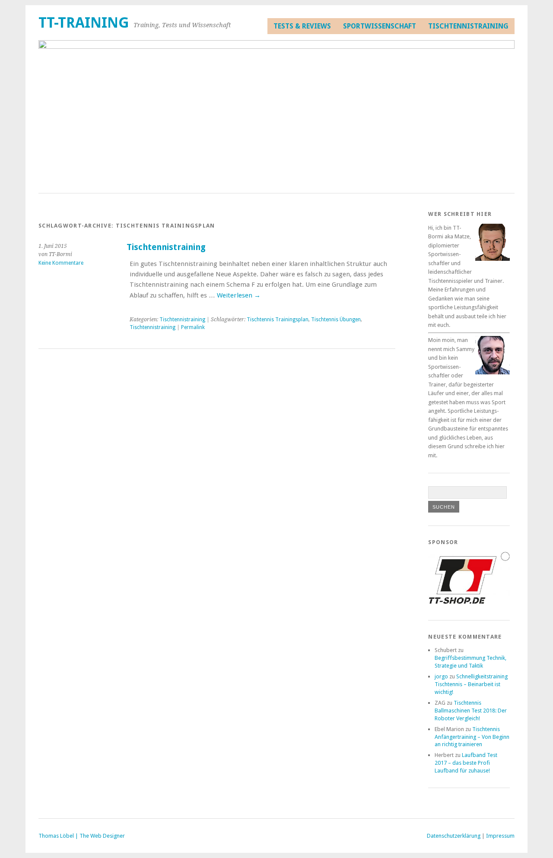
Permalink (193, 327)
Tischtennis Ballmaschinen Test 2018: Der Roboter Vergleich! (471, 711)
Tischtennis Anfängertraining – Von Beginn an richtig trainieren (472, 737)
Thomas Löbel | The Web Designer (81, 836)
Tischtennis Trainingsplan (277, 320)
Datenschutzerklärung (453, 836)
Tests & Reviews (302, 26)
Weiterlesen (239, 295)
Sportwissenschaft (379, 26)
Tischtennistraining (468, 26)
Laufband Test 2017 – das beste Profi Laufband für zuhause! (466, 763)
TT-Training (83, 22)
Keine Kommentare (60, 263)
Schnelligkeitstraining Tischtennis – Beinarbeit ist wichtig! (471, 684)
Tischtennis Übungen (336, 320)
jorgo (441, 676)
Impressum (500, 836)
